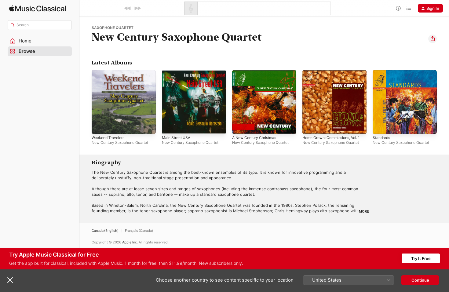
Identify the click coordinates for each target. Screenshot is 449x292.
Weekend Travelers (110, 72)
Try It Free (421, 258)
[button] (39, 41)
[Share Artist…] (432, 39)
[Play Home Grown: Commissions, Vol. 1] (310, 126)
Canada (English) (105, 230)
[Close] (10, 280)
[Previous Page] (85, 102)
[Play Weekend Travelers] (99, 126)
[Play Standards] (380, 126)
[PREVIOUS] (128, 8)
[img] (37, 8)
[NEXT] (137, 8)
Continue (420, 280)
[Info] (398, 8)
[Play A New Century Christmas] (239, 126)
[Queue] (409, 8)
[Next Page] (443, 102)
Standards (382, 72)
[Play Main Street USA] (169, 126)
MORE (364, 211)
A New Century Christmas (257, 72)
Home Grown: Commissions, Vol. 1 (333, 75)
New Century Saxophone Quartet (120, 142)
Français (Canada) (139, 230)
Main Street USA (178, 72)
